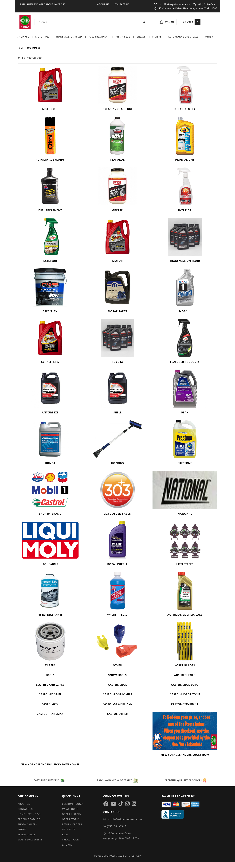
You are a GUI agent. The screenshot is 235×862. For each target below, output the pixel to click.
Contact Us (121, 4)
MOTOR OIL (42, 36)
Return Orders (72, 824)
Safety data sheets (30, 839)
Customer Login (73, 803)
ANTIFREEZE (123, 36)
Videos (22, 829)
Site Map (67, 844)
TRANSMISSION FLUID (69, 36)
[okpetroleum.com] (25, 21)
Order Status (71, 819)
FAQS (65, 834)
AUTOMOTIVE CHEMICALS (183, 36)
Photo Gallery (27, 824)
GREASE (141, 36)
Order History (71, 814)
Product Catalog (29, 819)
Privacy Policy (71, 839)
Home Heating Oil (29, 814)
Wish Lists (68, 829)
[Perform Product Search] (144, 22)
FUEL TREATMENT (99, 36)
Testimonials (26, 834)
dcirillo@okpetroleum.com (174, 4)
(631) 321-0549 (206, 4)
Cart (192, 22)
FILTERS (157, 36)
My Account (70, 808)
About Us (103, 4)
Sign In (169, 22)
